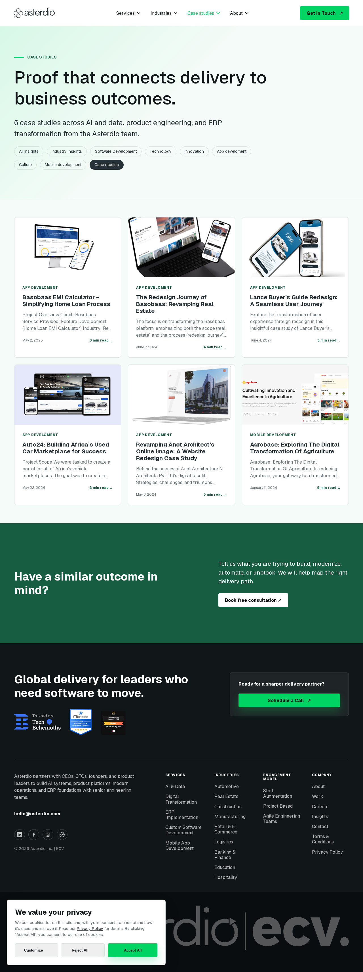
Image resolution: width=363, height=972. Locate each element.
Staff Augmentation (277, 793)
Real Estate (226, 796)
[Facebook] (33, 834)
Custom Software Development (183, 830)
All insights (29, 151)
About (236, 13)
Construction (228, 806)
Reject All (80, 950)
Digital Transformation (181, 799)
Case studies (200, 13)
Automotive (226, 786)
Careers (320, 806)
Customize (33, 950)
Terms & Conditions (323, 839)
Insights (320, 816)
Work (317, 796)
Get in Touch (325, 13)
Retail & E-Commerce (225, 829)
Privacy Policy (327, 852)
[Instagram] (48, 834)
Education (224, 867)
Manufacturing (230, 816)
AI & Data (175, 786)
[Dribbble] (62, 834)
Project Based (278, 806)
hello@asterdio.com (37, 814)
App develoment (231, 151)
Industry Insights (67, 151)
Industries (161, 13)
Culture (25, 164)
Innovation (194, 151)
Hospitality (225, 877)
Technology (161, 151)
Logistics (223, 842)
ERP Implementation (181, 814)
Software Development (116, 151)
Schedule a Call (289, 700)
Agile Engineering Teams (281, 818)
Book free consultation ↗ (253, 600)
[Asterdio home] (34, 13)
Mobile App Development (179, 845)
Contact (320, 826)
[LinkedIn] (19, 834)
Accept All (133, 950)
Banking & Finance (224, 854)
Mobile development (63, 164)
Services (125, 13)
